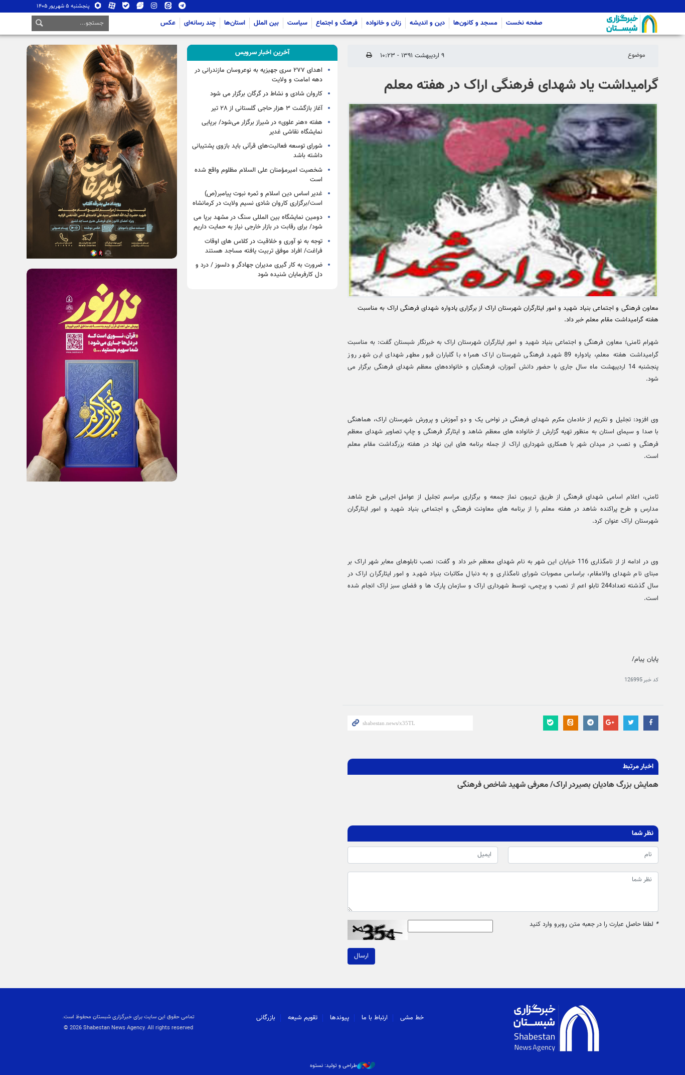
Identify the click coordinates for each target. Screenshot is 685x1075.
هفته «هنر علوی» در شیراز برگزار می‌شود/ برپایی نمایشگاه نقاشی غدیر (262, 127)
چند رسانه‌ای (200, 23)
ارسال (361, 956)
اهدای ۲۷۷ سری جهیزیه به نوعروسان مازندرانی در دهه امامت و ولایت (258, 75)
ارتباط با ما (375, 1018)
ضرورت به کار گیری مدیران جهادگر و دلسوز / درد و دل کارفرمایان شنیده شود (259, 270)
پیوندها (339, 1018)
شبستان (603, 24)
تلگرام (182, 8)
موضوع (636, 55)
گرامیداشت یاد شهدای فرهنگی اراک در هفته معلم (521, 85)
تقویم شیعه (302, 1018)
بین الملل (266, 23)
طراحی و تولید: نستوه (333, 1066)
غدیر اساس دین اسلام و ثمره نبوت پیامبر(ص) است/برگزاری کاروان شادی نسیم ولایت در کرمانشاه (257, 198)
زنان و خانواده (383, 23)
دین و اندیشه (427, 23)
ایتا (168, 8)
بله (126, 8)
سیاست (297, 23)
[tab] (262, 53)
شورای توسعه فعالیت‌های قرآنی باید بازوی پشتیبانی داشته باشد (257, 151)
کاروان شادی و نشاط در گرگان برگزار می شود (266, 94)
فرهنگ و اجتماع (337, 23)
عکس (168, 23)
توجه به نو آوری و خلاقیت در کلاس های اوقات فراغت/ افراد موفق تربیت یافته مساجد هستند (263, 246)
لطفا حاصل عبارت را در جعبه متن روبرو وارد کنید (594, 924)
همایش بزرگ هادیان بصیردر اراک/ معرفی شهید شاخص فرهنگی (557, 785)
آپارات (112, 8)
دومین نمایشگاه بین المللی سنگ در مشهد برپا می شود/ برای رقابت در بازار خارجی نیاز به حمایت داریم (258, 222)
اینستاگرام (154, 8)
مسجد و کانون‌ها (475, 23)
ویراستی (140, 8)
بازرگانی (265, 1018)
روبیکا (98, 8)
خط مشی (412, 1018)
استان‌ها (234, 23)
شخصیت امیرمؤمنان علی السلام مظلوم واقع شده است (258, 175)
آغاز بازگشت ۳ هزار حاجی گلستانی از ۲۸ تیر (266, 108)
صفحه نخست (524, 23)
